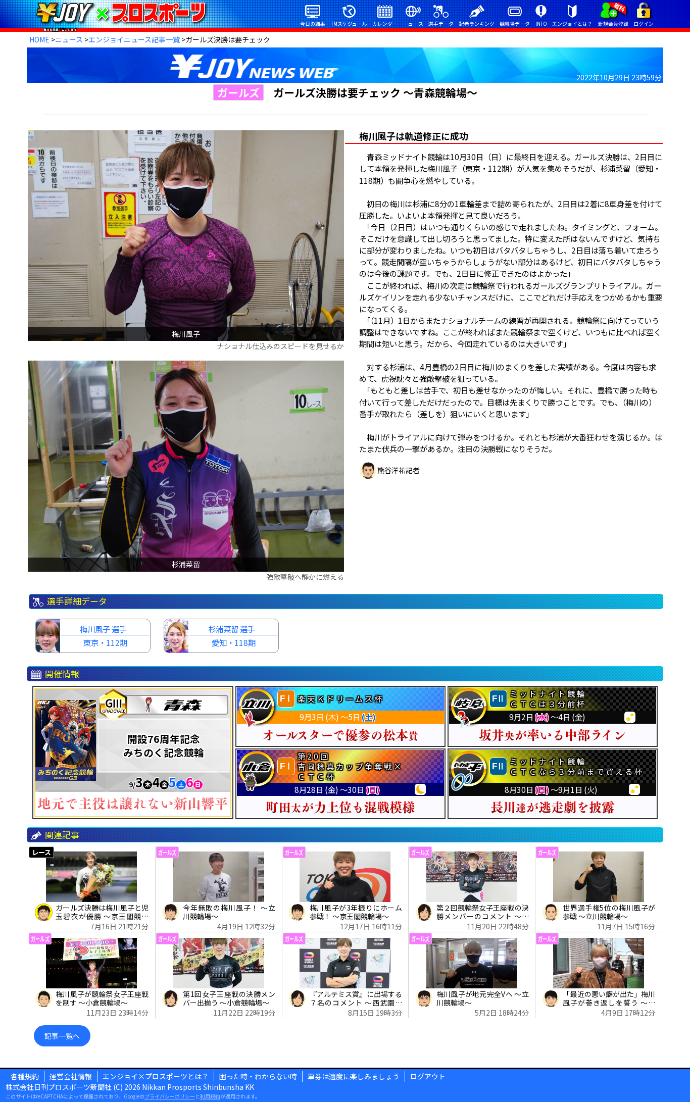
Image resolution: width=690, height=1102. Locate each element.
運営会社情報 (71, 1076)
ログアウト (428, 1076)
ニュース (69, 39)
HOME (39, 39)
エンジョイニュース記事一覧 (134, 39)
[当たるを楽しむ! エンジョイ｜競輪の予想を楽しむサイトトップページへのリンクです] (121, 13)
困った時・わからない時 (258, 1076)
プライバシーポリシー (169, 1096)
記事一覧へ (62, 1036)
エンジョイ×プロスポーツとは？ (156, 1076)
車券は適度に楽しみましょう (354, 1076)
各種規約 (25, 1076)
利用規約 (210, 1096)
